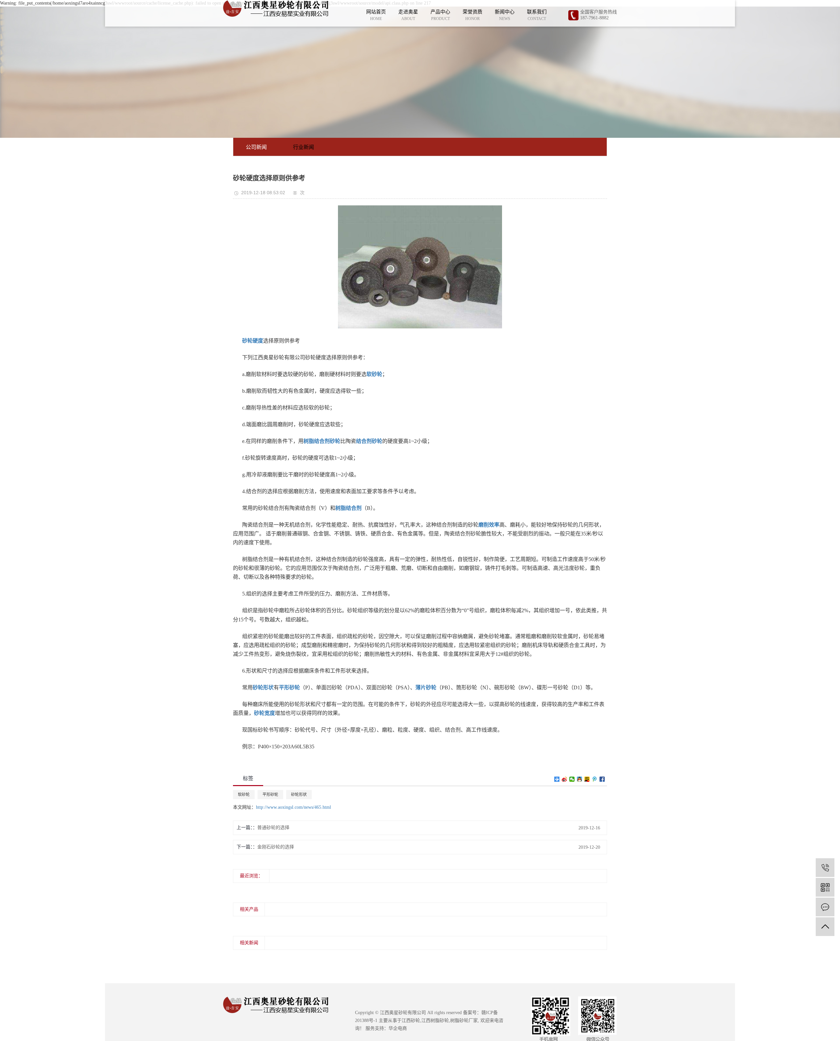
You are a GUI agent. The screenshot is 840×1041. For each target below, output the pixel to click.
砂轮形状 (299, 794)
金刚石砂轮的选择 (275, 846)
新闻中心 (504, 14)
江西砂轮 (411, 1020)
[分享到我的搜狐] (587, 779)
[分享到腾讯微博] (595, 779)
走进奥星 (408, 14)
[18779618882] (825, 867)
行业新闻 (303, 147)
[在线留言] (825, 907)
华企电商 (397, 1028)
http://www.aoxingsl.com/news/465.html (293, 807)
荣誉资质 (472, 14)
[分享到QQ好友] (579, 779)
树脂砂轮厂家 (464, 1020)
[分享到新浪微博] (564, 779)
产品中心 (440, 14)
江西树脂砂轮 (435, 1020)
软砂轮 (244, 794)
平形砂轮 (270, 794)
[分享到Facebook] (602, 779)
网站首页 (376, 14)
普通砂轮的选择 (273, 827)
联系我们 (537, 14)
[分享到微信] (572, 779)
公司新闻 (256, 147)
